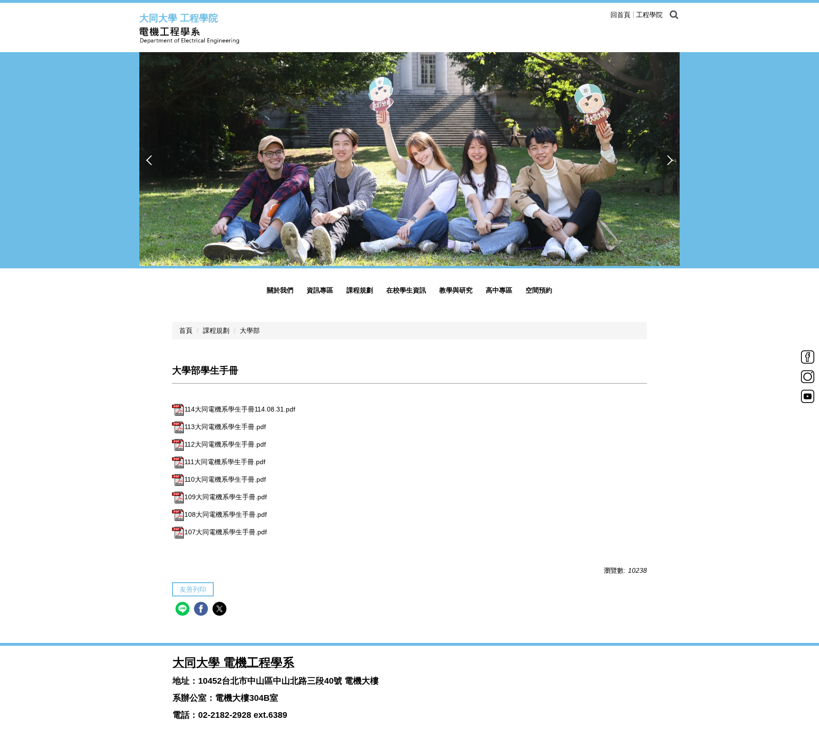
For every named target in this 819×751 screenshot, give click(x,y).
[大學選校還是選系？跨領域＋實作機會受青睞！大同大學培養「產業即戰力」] (409, 159)
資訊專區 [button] (320, 290)
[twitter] (220, 610)
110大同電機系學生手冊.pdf (225, 479)
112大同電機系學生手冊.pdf (225, 444)
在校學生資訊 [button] (406, 290)
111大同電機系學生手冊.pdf (224, 462)
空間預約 (539, 290)
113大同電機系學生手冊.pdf (225, 426)
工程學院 (649, 14)
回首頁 (620, 14)
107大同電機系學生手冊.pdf (225, 532)
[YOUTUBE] (807, 396)
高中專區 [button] (499, 290)
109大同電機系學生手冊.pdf (225, 497)
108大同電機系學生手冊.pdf (225, 514)
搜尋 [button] (674, 14)
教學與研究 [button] (456, 290)
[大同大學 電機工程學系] (238, 36)
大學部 (250, 330)
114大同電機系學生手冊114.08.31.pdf (239, 409)
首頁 (185, 330)
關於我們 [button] (280, 290)
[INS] (807, 376)
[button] (151, 160)
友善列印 (193, 589)
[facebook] (202, 610)
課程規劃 (216, 330)
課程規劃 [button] (359, 290)
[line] (183, 610)
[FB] (807, 356)
